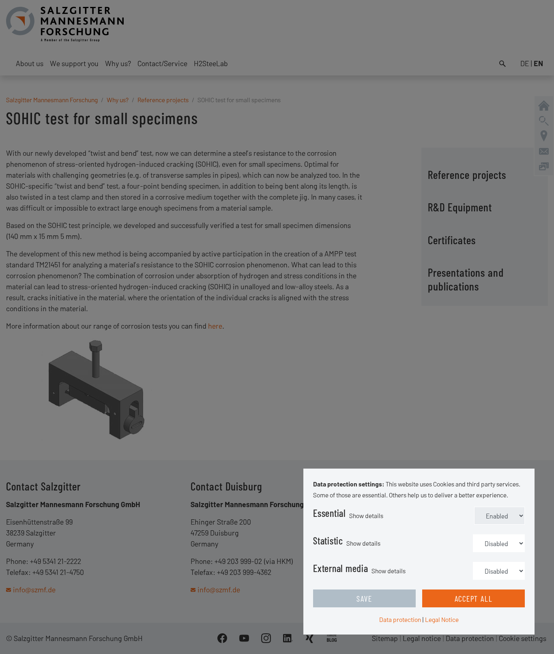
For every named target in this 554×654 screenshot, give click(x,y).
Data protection (400, 619)
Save (364, 598)
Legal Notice (442, 619)
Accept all (474, 598)
